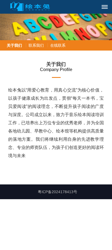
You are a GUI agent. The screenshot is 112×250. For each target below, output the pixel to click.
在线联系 (58, 45)
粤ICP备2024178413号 (57, 192)
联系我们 (36, 45)
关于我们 (14, 45)
